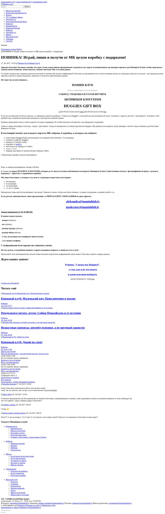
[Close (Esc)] (2, 510)
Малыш (14, 446)
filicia (9, 394)
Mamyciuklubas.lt (21, 508)
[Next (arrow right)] (4, 512)
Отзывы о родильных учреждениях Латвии (28, 437)
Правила (21, 505)
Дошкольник (11, 469)
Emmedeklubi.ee (34, 508)
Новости (9, 24)
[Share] (4, 510)
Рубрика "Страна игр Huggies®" (82, 264)
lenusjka (12, 384)
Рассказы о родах (18, 433)
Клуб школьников (18, 458)
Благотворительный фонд (16, 22)
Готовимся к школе (18, 461)
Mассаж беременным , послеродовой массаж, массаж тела (25, 354)
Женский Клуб (12, 37)
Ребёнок (9, 30)
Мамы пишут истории (20, 495)
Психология (16, 450)
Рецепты (14, 482)
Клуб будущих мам (18, 435)
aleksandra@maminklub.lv (83, 201)
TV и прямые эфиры (14, 17)
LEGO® (9, 41)
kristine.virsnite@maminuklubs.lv (51, 503)
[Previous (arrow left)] (2, 512)
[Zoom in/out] (9, 510)
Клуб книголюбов (18, 476)
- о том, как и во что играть (82, 269)
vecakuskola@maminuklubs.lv (120, 503)
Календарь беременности (16, 13)
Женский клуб (12, 480)
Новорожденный (13, 28)
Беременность (11, 26)
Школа (8, 35)
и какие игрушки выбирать (82, 274)
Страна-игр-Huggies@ (10, 283)
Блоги (13, 490)
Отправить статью (8, 49)
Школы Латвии (17, 465)
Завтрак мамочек (18, 488)
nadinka (12, 405)
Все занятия (6, 380)
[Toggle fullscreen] (7, 510)
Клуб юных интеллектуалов (22, 456)
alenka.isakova (20, 413)
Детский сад (11, 19)
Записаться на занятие (10, 378)
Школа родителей (13, 11)
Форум (8, 15)
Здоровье (9, 39)
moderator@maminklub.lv (82, 207)
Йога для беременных (10, 362)
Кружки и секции (18, 463)
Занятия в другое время (10, 360)
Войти (19, 49)
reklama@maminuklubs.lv (82, 503)
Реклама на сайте (33, 505)
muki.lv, (19, 144)
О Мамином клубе (47, 505)
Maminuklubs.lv (7, 508)
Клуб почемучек (17, 473)
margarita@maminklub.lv (19, 503)
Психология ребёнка (19, 471)
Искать (27, 6)
